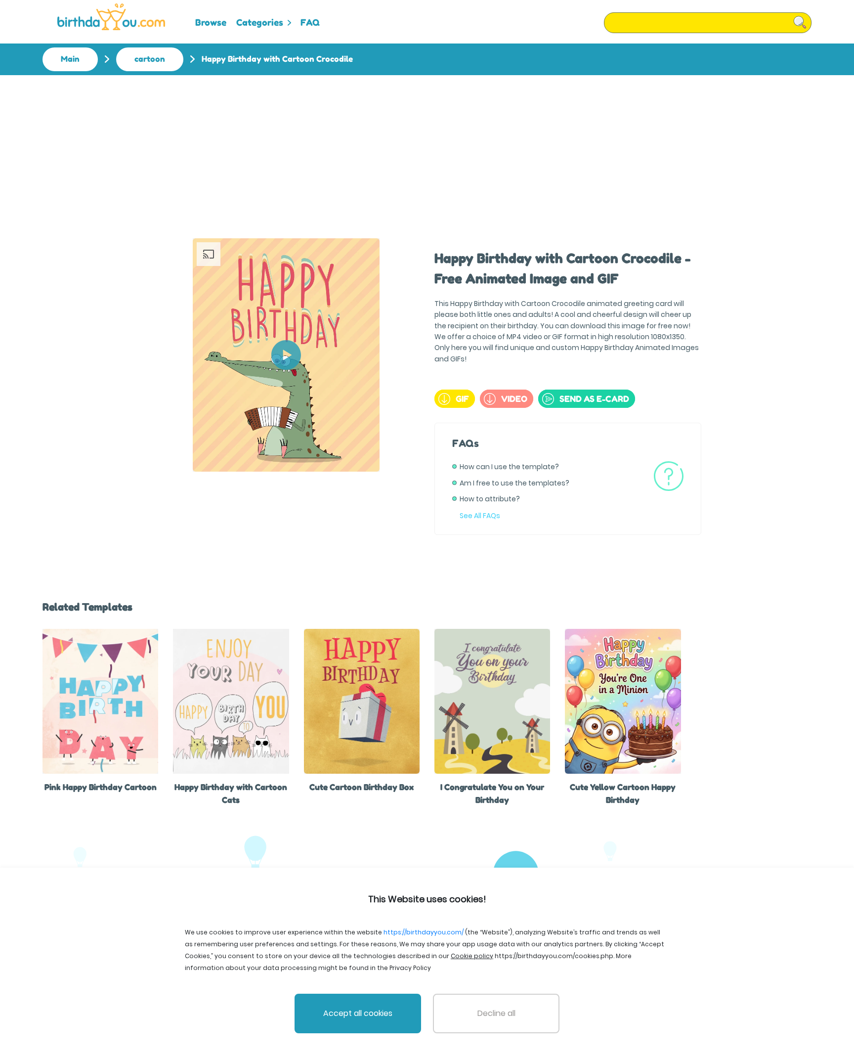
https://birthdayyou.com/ (424, 932)
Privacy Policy (410, 968)
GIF (462, 399)
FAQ (310, 22)
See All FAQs (480, 516)
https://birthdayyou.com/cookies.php (554, 956)
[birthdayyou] (111, 16)
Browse (210, 22)
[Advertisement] (427, 149)
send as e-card (594, 399)
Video (514, 399)
